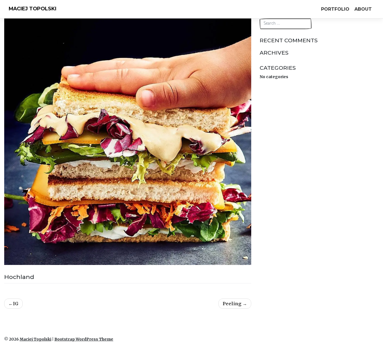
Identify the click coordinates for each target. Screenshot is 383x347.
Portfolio (335, 9)
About (363, 9)
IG (16, 303)
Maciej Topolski (32, 8)
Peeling (232, 303)
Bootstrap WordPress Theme (83, 339)
